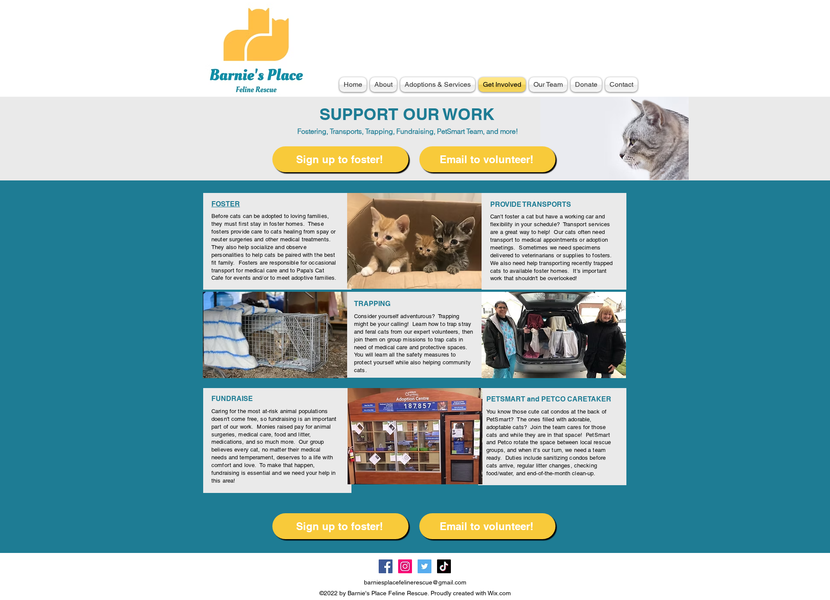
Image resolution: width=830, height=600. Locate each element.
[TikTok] (444, 566)
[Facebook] (386, 566)
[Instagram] (405, 566)
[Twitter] (424, 566)
